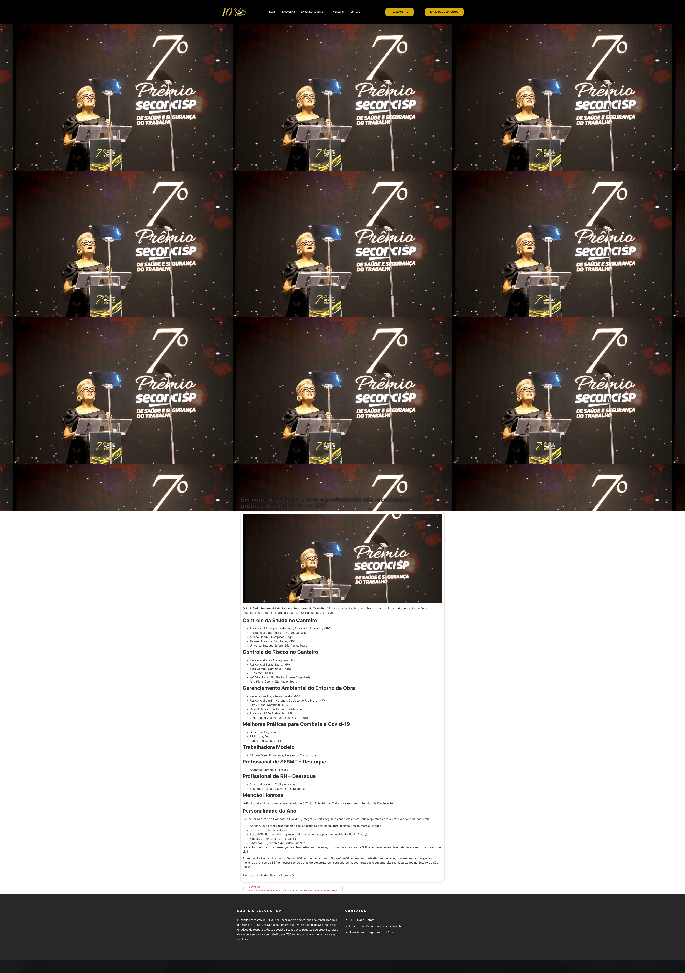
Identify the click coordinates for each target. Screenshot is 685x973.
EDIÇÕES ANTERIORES (312, 12)
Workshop (338, 12)
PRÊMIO (272, 12)
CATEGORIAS (288, 12)
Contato (355, 12)
